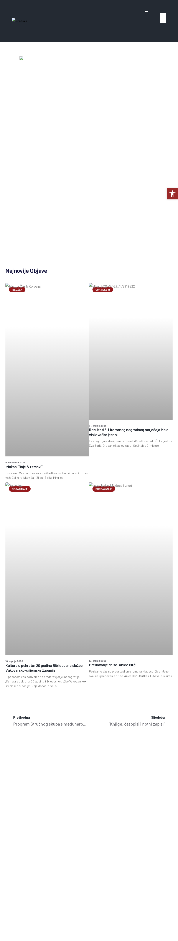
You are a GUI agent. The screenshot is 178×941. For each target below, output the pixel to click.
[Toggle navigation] (146, 10)
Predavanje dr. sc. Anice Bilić (112, 664)
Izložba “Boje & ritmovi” (23, 466)
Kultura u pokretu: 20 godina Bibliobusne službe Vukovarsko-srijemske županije (44, 668)
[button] (162, 8)
